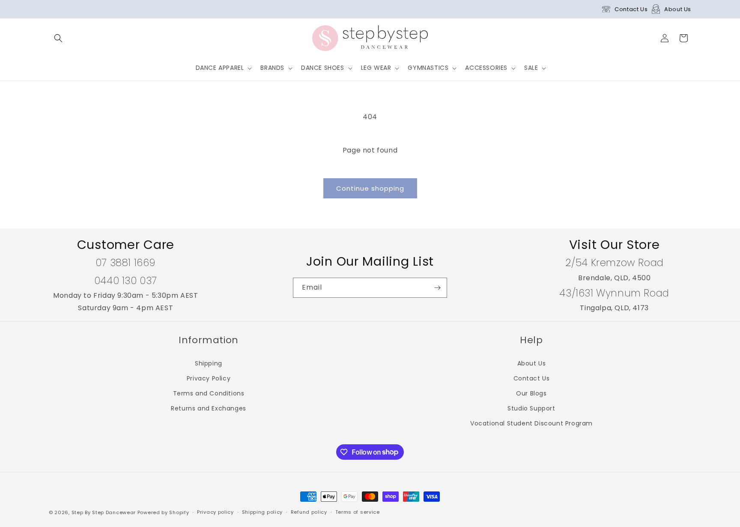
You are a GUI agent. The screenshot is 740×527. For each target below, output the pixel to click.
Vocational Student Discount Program (531, 423)
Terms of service (357, 512)
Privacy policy (215, 512)
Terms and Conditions (209, 393)
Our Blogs (531, 393)
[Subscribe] (437, 288)
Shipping (208, 363)
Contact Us (631, 9)
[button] (58, 38)
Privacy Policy (208, 378)
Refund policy (309, 512)
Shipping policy (262, 512)
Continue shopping (370, 188)
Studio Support (531, 408)
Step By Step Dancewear (104, 512)
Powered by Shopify (163, 512)
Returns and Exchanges (208, 408)
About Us (677, 9)
